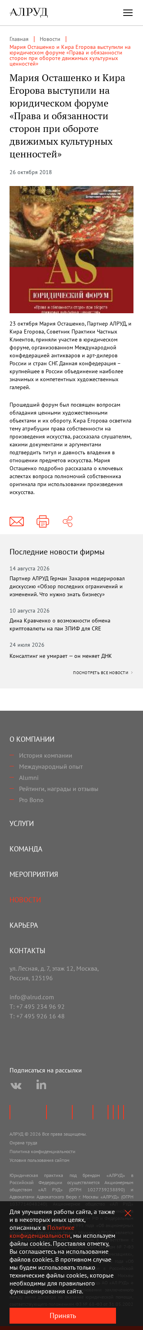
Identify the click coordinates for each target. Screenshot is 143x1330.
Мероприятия (34, 874)
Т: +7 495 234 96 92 (37, 1006)
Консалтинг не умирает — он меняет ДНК (61, 655)
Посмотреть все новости (101, 672)
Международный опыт (51, 766)
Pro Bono (31, 800)
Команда (26, 848)
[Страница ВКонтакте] (16, 1086)
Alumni (29, 777)
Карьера (24, 925)
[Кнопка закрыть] (127, 1213)
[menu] (128, 12)
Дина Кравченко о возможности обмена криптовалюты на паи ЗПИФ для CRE (60, 624)
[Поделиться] (67, 521)
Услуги (22, 823)
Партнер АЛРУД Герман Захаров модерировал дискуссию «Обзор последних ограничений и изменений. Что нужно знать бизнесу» (67, 586)
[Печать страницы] (43, 521)
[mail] (17, 521)
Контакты (27, 950)
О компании (32, 739)
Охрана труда (23, 1143)
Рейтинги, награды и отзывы (59, 788)
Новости (25, 899)
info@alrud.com (32, 997)
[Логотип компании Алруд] (29, 12)
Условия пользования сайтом (40, 1160)
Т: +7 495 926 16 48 (37, 1016)
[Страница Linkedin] (41, 1086)
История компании (45, 755)
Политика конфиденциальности (42, 1151)
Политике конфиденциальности (42, 1231)
